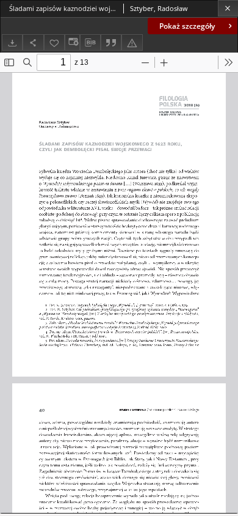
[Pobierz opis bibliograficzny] (90, 42)
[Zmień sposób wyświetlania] (72, 42)
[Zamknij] (228, 8)
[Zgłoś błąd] (131, 42)
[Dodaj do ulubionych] (54, 42)
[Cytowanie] (111, 42)
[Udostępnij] (33, 42)
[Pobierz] (12, 42)
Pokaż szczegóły (187, 26)
